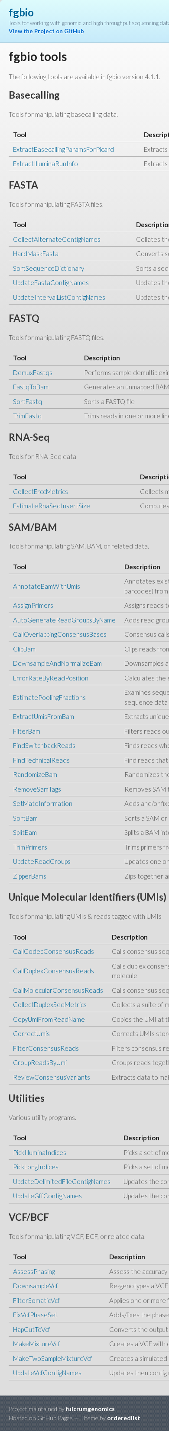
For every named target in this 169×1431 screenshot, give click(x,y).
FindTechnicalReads (41, 760)
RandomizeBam (35, 774)
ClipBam (24, 649)
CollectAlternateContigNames (57, 239)
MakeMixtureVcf (36, 1344)
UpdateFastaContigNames (51, 282)
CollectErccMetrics (40, 491)
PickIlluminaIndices (39, 1152)
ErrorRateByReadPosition (50, 678)
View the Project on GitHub (46, 31)
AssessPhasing (34, 1271)
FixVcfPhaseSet (35, 1315)
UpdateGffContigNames (47, 1196)
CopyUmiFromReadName (49, 1019)
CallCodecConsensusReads (53, 951)
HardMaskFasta (35, 253)
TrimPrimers (30, 847)
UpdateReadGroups (42, 861)
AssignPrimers (33, 605)
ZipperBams (29, 876)
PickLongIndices (35, 1167)
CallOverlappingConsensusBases (60, 634)
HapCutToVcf (31, 1329)
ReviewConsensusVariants (51, 1077)
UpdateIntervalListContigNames (59, 297)
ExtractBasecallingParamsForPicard (63, 149)
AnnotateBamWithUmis (46, 586)
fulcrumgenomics (90, 1408)
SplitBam (25, 832)
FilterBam (26, 731)
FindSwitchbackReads (44, 745)
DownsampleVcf (35, 1286)
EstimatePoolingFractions (49, 697)
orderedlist (123, 1417)
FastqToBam (31, 387)
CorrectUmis (31, 1033)
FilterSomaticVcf (36, 1300)
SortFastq (27, 401)
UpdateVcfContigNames (47, 1372)
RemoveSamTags (37, 789)
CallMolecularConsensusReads (58, 990)
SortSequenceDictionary (48, 268)
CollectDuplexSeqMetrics (50, 1004)
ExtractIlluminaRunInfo (45, 163)
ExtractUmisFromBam (43, 716)
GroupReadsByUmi (40, 1062)
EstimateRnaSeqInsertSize (51, 506)
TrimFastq (27, 416)
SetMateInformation (42, 803)
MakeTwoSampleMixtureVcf (52, 1358)
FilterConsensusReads (46, 1048)
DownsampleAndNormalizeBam (57, 663)
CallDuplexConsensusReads (53, 971)
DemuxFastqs (32, 372)
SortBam (25, 818)
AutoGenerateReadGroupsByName (64, 620)
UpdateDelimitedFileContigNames (61, 1181)
